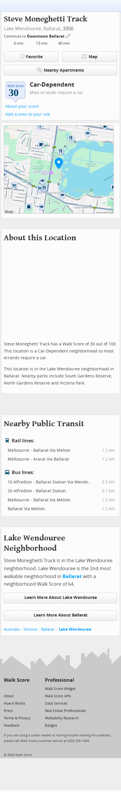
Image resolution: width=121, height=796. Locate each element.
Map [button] (93, 56)
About (9, 696)
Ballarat (51, 28)
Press (8, 711)
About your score (22, 106)
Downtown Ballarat (46, 36)
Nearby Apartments (64, 70)
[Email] (25, 688)
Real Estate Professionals (65, 711)
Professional (59, 680)
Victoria (30, 629)
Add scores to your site (27, 114)
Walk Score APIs (58, 696)
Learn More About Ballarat (61, 615)
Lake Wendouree (75, 629)
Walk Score (16, 680)
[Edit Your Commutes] (68, 35)
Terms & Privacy (17, 718)
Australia (11, 629)
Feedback (11, 725)
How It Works (14, 703)
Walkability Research (62, 718)
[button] (58, 163)
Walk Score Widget (60, 689)
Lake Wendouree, (23, 28)
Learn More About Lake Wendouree (60, 597)
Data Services (56, 703)
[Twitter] (7, 688)
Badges (51, 725)
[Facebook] (16, 688)
